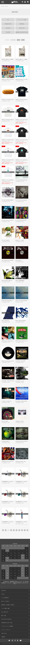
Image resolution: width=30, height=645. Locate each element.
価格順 (18, 39)
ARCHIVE (3, 590)
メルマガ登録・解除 (5, 608)
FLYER (2, 594)
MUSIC (6, 6)
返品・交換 (3, 615)
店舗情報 (3, 636)
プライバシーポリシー (5, 629)
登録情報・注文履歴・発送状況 (7, 604)
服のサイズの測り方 (5, 601)
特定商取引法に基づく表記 (6, 622)
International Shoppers (6, 619)
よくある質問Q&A (5, 597)
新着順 (23, 39)
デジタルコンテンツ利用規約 (7, 626)
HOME (2, 6)
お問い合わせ (4, 633)
